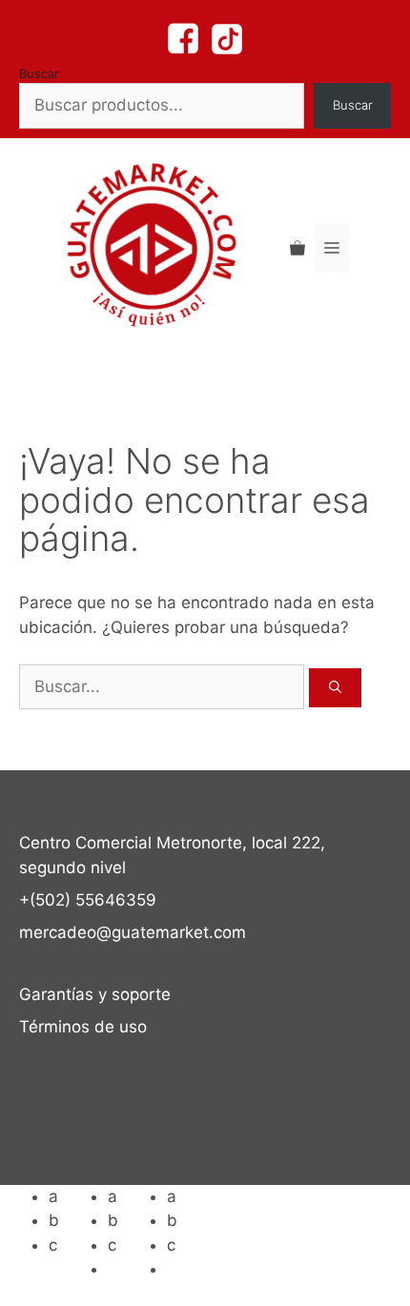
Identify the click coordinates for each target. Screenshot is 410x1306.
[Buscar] (335, 688)
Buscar (39, 73)
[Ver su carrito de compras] (297, 248)
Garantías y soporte (95, 994)
